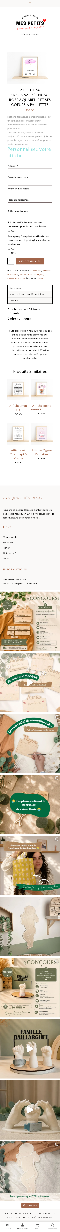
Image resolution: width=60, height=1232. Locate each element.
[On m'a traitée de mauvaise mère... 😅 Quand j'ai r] (30, 743)
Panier (6, 548)
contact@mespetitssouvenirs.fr (20, 583)
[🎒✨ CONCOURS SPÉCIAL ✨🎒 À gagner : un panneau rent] (30, 621)
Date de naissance (18, 177)
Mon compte (10, 537)
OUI (13, 231)
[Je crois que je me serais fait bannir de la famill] (30, 865)
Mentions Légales (46, 1213)
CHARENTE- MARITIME (15, 580)
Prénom (13, 166)
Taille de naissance (18, 211)
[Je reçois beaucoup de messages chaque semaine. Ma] (30, 804)
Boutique (20, 278)
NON (13, 253)
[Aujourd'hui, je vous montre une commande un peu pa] (30, 682)
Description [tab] (16, 288)
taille (40, 278)
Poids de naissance (18, 200)
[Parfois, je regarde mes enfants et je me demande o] (30, 926)
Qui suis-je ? (10, 553)
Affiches (36, 271)
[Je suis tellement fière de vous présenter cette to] (30, 1110)
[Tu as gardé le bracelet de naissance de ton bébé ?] (30, 1049)
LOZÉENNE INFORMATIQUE (42, 1217)
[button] (30, 3)
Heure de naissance (18, 189)
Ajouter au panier (30, 261)
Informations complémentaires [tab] (27, 294)
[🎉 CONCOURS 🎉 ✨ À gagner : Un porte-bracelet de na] (30, 987)
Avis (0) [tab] (14, 300)
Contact (7, 559)
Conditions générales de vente (18, 1213)
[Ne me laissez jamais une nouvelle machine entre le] (30, 1171)
